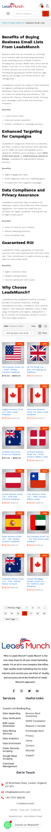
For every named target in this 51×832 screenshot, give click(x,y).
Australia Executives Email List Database (11, 453)
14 (12, 613)
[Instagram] (21, 690)
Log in (47, 7)
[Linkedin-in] (37, 690)
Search (45, 14)
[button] (35, 362)
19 (44, 613)
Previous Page (13, 608)
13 (5, 613)
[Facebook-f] (13, 690)
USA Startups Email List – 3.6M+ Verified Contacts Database (13, 369)
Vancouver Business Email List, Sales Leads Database (37, 411)
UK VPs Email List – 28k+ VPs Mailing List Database (37, 369)
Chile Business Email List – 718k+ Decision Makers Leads (36, 496)
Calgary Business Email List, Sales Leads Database (12, 411)
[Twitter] (29, 690)
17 (31, 613)
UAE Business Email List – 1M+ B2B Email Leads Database (38, 539)
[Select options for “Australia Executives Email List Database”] (10, 447)
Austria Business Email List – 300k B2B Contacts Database (12, 496)
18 (38, 613)
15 (18, 613)
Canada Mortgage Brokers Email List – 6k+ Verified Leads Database (36, 582)
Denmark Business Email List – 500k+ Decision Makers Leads (37, 454)
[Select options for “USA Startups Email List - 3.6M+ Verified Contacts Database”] (10, 362)
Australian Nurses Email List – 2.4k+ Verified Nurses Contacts (13, 581)
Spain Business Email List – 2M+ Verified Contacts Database (11, 539)
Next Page (11, 619)
